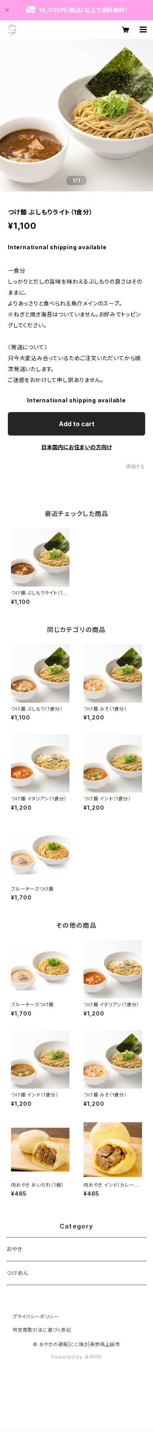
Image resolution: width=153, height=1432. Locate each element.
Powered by (67, 1357)
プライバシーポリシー (36, 1317)
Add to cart (77, 424)
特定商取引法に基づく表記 (42, 1330)
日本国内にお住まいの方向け (76, 447)
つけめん (17, 1273)
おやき (14, 1249)
